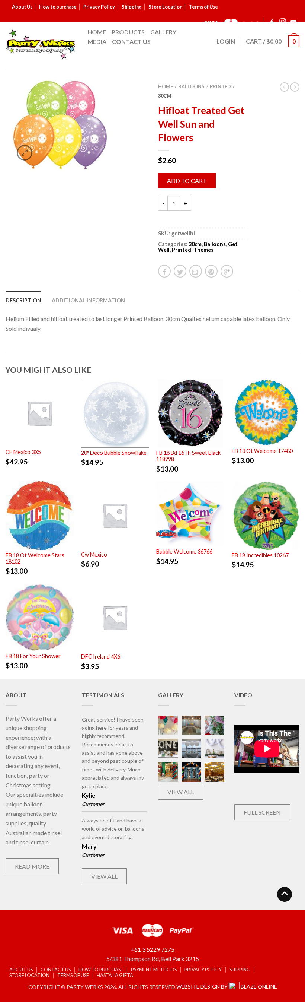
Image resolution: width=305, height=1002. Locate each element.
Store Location (165, 7)
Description (23, 300)
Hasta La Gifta (115, 975)
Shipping (132, 7)
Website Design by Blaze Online (226, 986)
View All (104, 876)
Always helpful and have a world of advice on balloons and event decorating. (113, 828)
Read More (32, 866)
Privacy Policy (99, 7)
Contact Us (131, 41)
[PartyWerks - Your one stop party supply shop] (41, 44)
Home (96, 31)
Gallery (163, 31)
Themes (203, 250)
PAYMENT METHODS (154, 970)
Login (225, 41)
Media (96, 41)
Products (128, 31)
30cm (164, 96)
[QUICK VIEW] (40, 412)
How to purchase (58, 7)
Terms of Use (203, 7)
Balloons (191, 86)
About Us (22, 7)
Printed (220, 86)
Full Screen (262, 812)
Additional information (88, 300)
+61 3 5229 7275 (152, 949)
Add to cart (187, 180)
